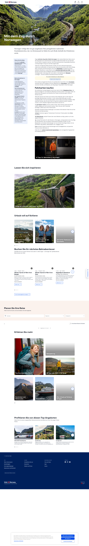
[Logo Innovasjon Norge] (83, 483)
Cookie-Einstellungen (67, 541)
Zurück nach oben (8, 455)
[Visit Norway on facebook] (65, 462)
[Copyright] (87, 44)
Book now (17, 284)
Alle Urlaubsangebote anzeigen (21, 294)
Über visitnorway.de (8, 462)
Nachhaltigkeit (7, 464)
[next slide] (72, 231)
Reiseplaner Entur (67, 90)
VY (19, 84)
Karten (45, 466)
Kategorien (68, 315)
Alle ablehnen (68, 538)
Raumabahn (64, 83)
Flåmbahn (68, 73)
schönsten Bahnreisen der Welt (62, 70)
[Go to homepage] (12, 2)
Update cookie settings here (55, 79)
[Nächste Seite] (50, 328)
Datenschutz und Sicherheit (10, 468)
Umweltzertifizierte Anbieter (78, 323)
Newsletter (26, 464)
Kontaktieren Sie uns (28, 462)
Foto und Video (47, 462)
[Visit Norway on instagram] (67, 462)
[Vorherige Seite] (38, 328)
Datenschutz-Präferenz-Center (10, 472)
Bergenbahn (60, 68)
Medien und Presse (28, 466)
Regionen (47, 315)
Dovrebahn (71, 82)
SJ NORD (17, 86)
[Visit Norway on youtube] (69, 462)
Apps (45, 464)
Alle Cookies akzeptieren (68, 535)
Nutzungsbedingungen (8, 466)
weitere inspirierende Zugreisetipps (50, 130)
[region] (44, 538)
